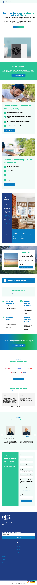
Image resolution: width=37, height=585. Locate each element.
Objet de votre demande (25, 469)
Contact (13, 583)
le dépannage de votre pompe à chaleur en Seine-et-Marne (7, 215)
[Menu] (34, 1)
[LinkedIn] (17, 542)
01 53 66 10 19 (5, 519)
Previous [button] (2, 435)
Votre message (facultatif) (25, 474)
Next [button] (35, 435)
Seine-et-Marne (7, 4)
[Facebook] (19, 542)
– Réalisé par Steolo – (21, 583)
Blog (16, 583)
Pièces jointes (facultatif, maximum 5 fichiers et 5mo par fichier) (26, 481)
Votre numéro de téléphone (26, 464)
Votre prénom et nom (24, 454)
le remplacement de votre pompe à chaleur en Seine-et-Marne (7, 222)
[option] (10, 434)
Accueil (3, 4)
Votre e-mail (22, 459)
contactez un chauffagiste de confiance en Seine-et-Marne (20, 18)
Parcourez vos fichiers (27, 490)
